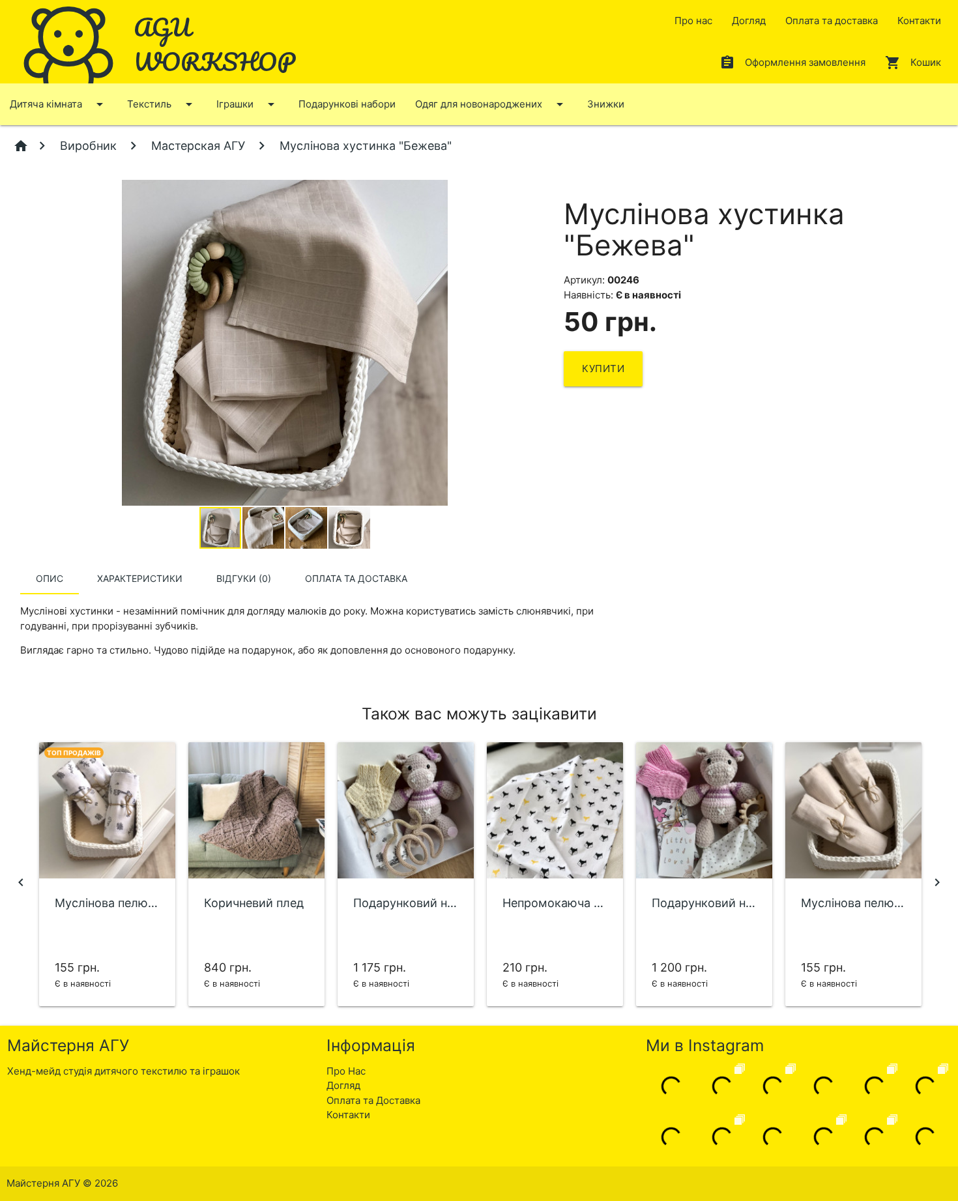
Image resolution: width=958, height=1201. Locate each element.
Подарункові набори (347, 104)
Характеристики (139, 578)
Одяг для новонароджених (491, 104)
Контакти (919, 20)
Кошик (913, 62)
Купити (603, 368)
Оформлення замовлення (792, 62)
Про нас (693, 20)
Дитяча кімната (59, 104)
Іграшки (247, 104)
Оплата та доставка (831, 20)
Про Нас (346, 1071)
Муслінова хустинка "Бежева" (364, 145)
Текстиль (162, 104)
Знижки (605, 104)
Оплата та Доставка (373, 1100)
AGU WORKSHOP (214, 44)
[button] (537, 191)
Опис (49, 578)
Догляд (749, 20)
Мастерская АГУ (198, 145)
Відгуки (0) (243, 578)
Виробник (88, 145)
